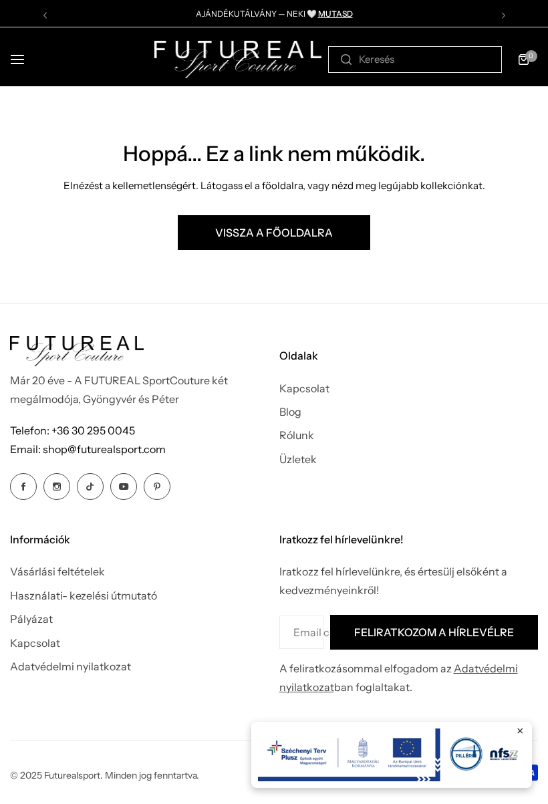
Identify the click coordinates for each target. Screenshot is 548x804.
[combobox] (415, 59)
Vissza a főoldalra (274, 232)
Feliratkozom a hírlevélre (434, 632)
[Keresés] (346, 59)
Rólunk (296, 435)
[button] (45, 15)
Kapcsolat (304, 388)
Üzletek (298, 459)
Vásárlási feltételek (57, 571)
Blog (290, 411)
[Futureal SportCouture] (237, 59)
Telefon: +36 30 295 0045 (72, 430)
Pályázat (31, 619)
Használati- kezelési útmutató (83, 595)
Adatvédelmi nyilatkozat (70, 666)
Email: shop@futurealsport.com (88, 449)
